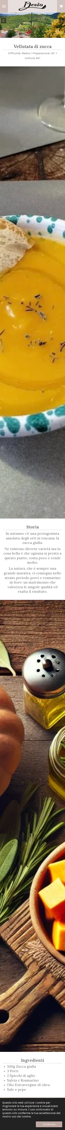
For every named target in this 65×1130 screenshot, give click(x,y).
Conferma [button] (49, 1124)
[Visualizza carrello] (61, 6)
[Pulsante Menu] (4, 6)
